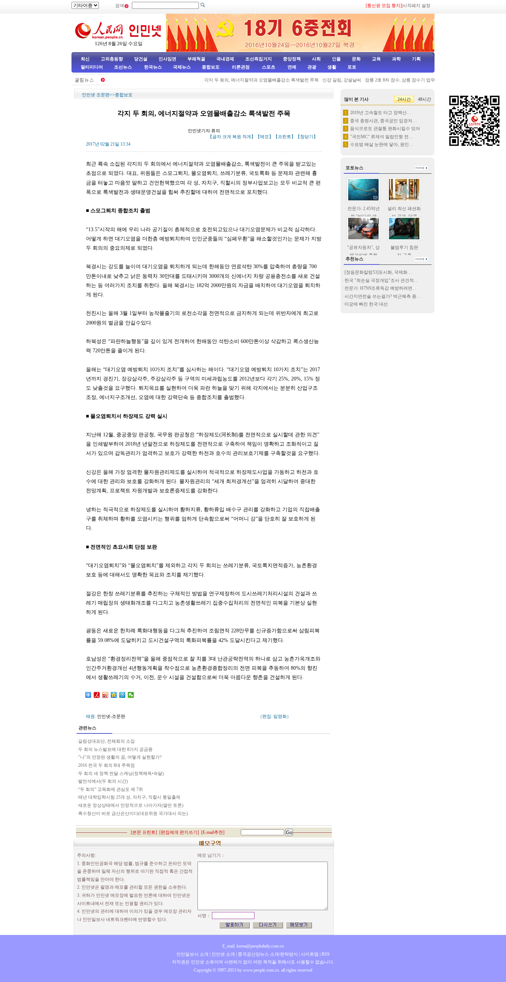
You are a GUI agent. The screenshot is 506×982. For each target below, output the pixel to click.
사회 (316, 58)
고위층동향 (112, 58)
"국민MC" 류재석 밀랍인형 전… (381, 136)
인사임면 (167, 58)
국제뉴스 (182, 67)
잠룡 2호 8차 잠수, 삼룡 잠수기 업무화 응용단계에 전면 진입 (416, 80)
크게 (226, 136)
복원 (236, 136)
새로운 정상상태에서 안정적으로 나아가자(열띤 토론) (130, 805)
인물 (336, 58)
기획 (416, 58)
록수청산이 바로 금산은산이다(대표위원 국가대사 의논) (133, 813)
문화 (356, 58)
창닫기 (306, 136)
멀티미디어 (92, 67)
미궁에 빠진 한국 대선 (366, 304)
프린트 (284, 136)
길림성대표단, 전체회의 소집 (106, 741)
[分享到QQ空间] (114, 695)
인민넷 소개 (222, 954)
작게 (246, 136)
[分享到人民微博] (97, 695)
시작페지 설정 (416, 5)
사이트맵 (310, 954)
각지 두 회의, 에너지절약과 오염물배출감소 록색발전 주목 (253, 80)
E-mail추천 (213, 832)
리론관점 (241, 67)
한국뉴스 (153, 67)
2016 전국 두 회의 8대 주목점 (106, 765)
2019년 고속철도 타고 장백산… (380, 112)
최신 (85, 58)
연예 (291, 67)
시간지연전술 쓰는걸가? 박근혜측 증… (382, 296)
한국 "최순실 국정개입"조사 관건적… (381, 280)
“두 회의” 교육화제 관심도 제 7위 (110, 789)
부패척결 (196, 58)
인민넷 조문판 (96, 94)
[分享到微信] (131, 695)
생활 (331, 67)
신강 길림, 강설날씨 (333, 80)
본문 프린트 (144, 832)
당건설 (140, 58)
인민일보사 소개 (192, 954)
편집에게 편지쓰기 (179, 832)
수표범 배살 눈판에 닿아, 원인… (381, 144)
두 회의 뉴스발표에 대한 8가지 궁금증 (115, 749)
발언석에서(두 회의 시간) (103, 781)
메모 (264, 136)
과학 (396, 58)
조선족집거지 (258, 58)
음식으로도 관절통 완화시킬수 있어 (385, 128)
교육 (376, 58)
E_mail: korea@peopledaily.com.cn (253, 946)
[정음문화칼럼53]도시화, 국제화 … (378, 272)
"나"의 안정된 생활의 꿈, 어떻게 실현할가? (120, 757)
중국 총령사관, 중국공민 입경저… (383, 120)
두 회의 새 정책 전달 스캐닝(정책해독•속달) (121, 773)
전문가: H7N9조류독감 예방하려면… (380, 288)
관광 (311, 67)
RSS (326, 954)
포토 (351, 67)
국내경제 (225, 58)
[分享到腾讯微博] (122, 695)
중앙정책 (292, 58)
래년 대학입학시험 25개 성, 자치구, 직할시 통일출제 (129, 797)
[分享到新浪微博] (105, 695)
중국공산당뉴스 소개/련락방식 (268, 954)
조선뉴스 (123, 67)
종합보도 (211, 67)
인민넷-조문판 (111, 716)
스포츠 (268, 67)
